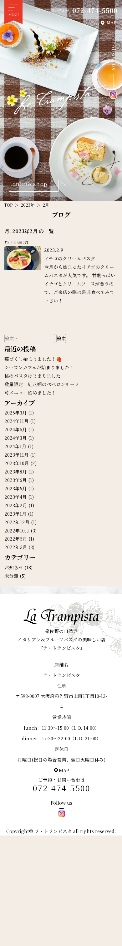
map (64, 770)
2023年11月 (16, 454)
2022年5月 (15, 538)
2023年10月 (16, 463)
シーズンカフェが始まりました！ (39, 367)
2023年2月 (15, 505)
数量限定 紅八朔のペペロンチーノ (41, 384)
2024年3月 (15, 437)
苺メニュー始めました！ (30, 392)
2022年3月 (15, 547)
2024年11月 (16, 421)
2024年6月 (15, 429)
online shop (30, 184)
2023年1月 (15, 513)
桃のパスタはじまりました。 (34, 375)
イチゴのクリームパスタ (69, 258)
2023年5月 (15, 488)
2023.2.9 (53, 250)
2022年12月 (17, 522)
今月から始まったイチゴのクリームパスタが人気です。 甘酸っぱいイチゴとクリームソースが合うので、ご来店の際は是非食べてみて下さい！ (79, 283)
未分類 (11, 575)
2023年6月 (15, 480)
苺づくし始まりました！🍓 (33, 358)
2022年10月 (16, 530)
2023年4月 (15, 496)
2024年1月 (15, 446)
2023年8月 (15, 471)
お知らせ (13, 567)
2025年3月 (15, 412)
